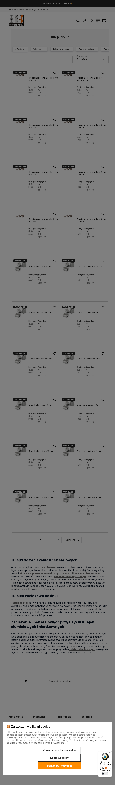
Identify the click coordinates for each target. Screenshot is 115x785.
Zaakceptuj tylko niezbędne (59, 749)
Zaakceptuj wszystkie (59, 765)
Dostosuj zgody (59, 757)
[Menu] (110, 753)
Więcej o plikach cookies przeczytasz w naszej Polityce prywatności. (57, 741)
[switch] (105, 773)
